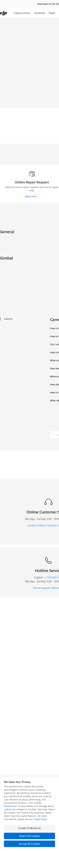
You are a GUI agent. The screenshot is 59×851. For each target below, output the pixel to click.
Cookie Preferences (29, 828)
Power (52, 13)
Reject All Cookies (29, 836)
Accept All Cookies (29, 844)
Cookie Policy (40, 819)
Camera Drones (22, 13)
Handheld (39, 13)
